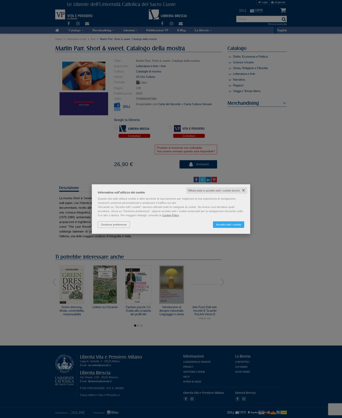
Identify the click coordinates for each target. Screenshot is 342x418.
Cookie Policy (170, 215)
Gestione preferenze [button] (114, 224)
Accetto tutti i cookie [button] (228, 224)
